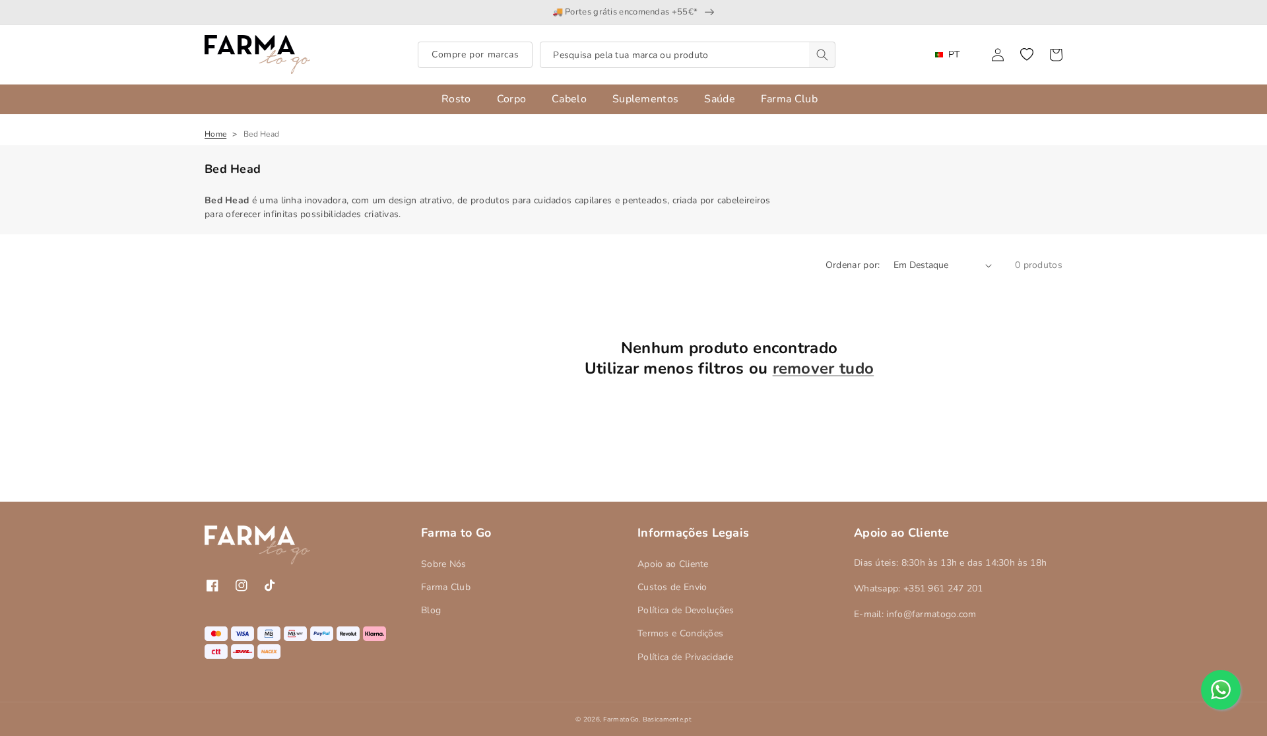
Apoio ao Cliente (673, 564)
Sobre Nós (444, 564)
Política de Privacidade (685, 657)
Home (215, 134)
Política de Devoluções (685, 610)
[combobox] (687, 55)
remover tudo (823, 368)
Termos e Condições (680, 633)
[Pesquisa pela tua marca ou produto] (822, 55)
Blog (431, 610)
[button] (1026, 54)
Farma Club (446, 587)
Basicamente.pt (667, 719)
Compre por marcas (475, 54)
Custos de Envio (672, 587)
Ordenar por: (853, 265)
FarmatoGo (621, 719)
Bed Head (261, 134)
